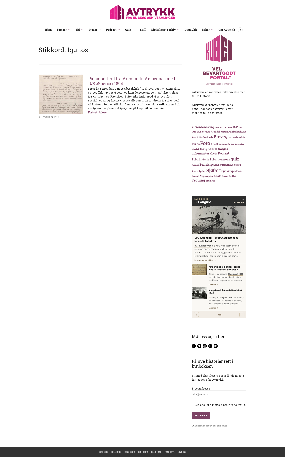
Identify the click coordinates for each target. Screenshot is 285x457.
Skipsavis (195, 176)
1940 (235, 127)
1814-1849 (116, 451)
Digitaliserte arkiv (163, 29)
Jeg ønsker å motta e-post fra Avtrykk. (220, 405)
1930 (230, 127)
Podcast (111, 29)
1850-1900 (130, 451)
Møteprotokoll (208, 149)
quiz (235, 159)
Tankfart (232, 176)
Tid (78, 29)
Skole (217, 176)
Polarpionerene (220, 159)
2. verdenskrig (203, 127)
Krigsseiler (239, 144)
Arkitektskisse (237, 131)
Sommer (225, 176)
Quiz (128, 29)
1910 (221, 127)
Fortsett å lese (97, 112)
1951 (199, 132)
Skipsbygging (206, 176)
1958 (204, 132)
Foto (205, 143)
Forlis (196, 144)
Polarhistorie (200, 159)
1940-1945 (156, 451)
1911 (225, 127)
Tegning (198, 180)
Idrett (214, 144)
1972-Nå (182, 451)
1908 (217, 127)
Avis (210, 137)
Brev (218, 136)
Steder (93, 29)
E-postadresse (201, 388)
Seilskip (206, 164)
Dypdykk (191, 29)
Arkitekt (224, 132)
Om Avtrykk (227, 29)
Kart (233, 144)
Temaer (62, 29)
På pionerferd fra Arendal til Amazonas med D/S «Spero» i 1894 (131, 81)
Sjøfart (213, 170)
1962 (208, 132)
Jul (228, 144)
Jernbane (223, 144)
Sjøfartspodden (232, 171)
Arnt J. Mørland (200, 137)
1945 (194, 132)
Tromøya (210, 180)
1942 (241, 127)
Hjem (48, 29)
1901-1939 (143, 451)
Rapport (195, 165)
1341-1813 (103, 451)
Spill (143, 29)
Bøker (206, 29)
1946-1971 (169, 451)
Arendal (215, 131)
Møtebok (195, 149)
